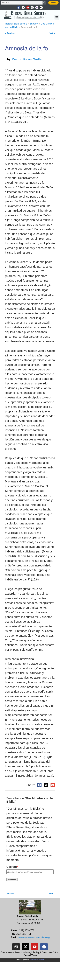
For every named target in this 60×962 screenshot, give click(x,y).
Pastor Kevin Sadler (27, 59)
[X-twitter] (23, 7)
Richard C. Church (37, 960)
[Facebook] (44, 946)
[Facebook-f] (18, 7)
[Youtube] (27, 7)
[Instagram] (32, 7)
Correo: (12, 866)
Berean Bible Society (16, 23)
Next (52, 33)
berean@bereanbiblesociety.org (34, 937)
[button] (56, 17)
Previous (10, 33)
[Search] (44, 3)
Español (34, 23)
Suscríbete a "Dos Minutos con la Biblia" (29, 800)
